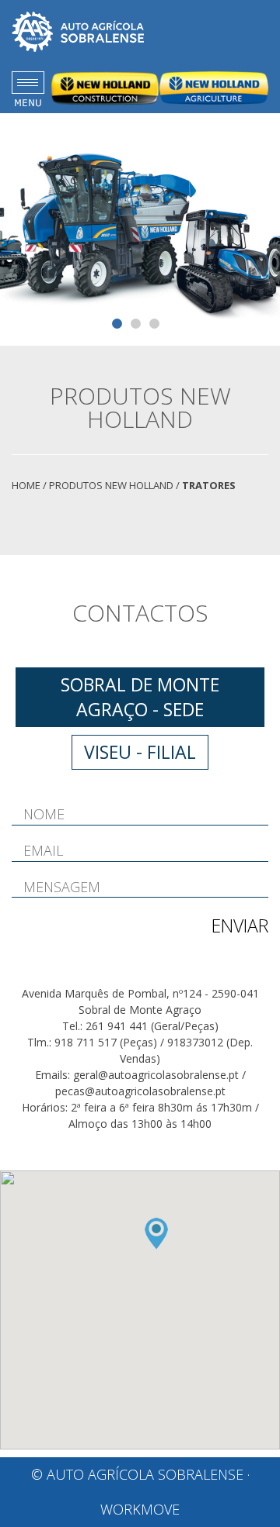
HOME (26, 485)
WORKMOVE (140, 1509)
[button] (156, 1234)
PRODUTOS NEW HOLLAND (111, 485)
